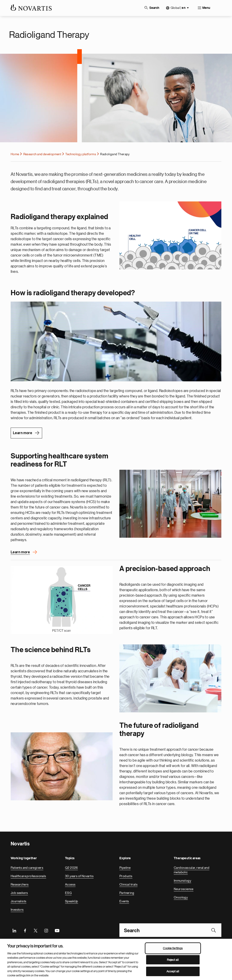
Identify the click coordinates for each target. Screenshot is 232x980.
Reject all (173, 959)
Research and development (42, 154)
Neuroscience (183, 888)
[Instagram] (46, 930)
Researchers (20, 884)
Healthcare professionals (28, 876)
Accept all (173, 971)
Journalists (18, 901)
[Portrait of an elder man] (62, 766)
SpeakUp (71, 901)
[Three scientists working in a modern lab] (170, 678)
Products (125, 876)
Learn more (22, 433)
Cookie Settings (173, 948)
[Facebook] (25, 930)
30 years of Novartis (79, 876)
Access (70, 884)
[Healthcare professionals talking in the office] (170, 504)
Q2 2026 (71, 867)
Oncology (181, 897)
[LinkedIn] (14, 930)
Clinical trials (128, 884)
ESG (68, 892)
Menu (206, 8)
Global (178, 8)
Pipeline (124, 867)
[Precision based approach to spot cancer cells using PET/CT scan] (62, 600)
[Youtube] (56, 930)
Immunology (182, 880)
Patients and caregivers (27, 867)
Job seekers (19, 892)
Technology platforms (80, 154)
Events (124, 901)
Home (15, 154)
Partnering (126, 892)
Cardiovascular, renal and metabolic (191, 870)
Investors (17, 909)
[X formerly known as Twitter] (35, 930)
